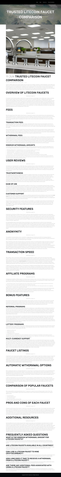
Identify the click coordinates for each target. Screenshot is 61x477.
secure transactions (23, 261)
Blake (22, 82)
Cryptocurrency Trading (16, 82)
